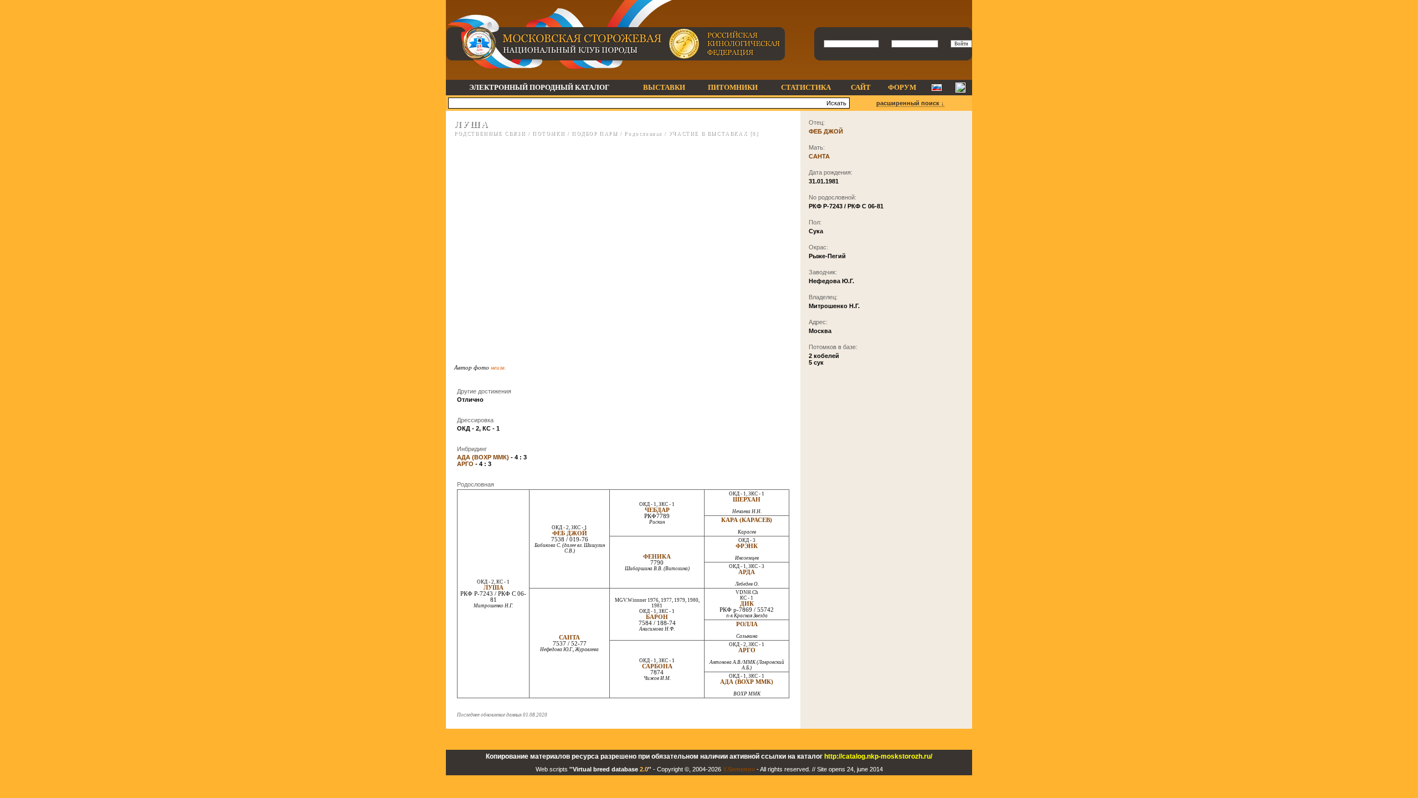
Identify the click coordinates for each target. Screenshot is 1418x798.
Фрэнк (747, 546)
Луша (494, 588)
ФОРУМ (902, 87)
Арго (747, 650)
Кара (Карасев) (746, 520)
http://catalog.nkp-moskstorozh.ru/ (878, 756)
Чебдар (657, 510)
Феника (657, 557)
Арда (746, 572)
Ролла (747, 624)
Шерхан (747, 500)
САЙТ (861, 87)
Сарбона (657, 666)
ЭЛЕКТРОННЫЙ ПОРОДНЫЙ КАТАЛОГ (539, 87)
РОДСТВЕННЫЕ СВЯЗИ (490, 133)
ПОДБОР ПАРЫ (595, 133)
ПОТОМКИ (548, 133)
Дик (747, 604)
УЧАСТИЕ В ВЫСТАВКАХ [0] (714, 133)
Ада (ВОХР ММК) (746, 682)
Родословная (643, 133)
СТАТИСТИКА (806, 87)
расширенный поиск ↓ (910, 103)
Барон (657, 617)
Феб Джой (569, 533)
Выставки (664, 87)
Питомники (733, 87)
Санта (569, 638)
